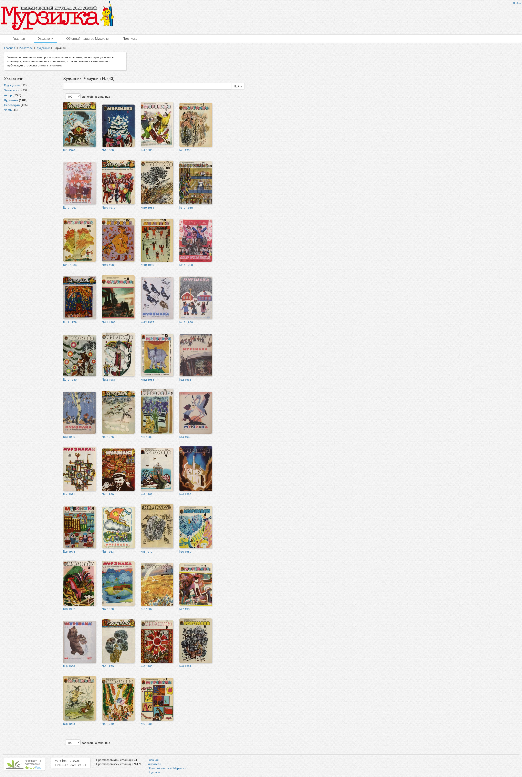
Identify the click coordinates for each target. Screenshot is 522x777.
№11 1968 (186, 265)
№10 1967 (70, 207)
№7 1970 (108, 609)
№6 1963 (108, 551)
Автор (8, 95)
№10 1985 (186, 207)
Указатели (45, 38)
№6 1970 (147, 551)
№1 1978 (69, 150)
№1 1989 (185, 150)
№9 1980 (108, 724)
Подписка (130, 38)
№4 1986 (185, 494)
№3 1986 (147, 437)
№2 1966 (185, 379)
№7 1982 (147, 609)
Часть (8, 110)
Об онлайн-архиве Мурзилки (87, 38)
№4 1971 (69, 494)
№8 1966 (69, 666)
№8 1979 (108, 666)
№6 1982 (69, 609)
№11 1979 (70, 322)
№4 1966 (185, 437)
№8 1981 (185, 666)
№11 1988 (108, 322)
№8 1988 (69, 724)
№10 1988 (108, 265)
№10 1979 (108, 207)
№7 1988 (185, 609)
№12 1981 (108, 379)
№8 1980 (147, 666)
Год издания (12, 85)
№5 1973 (69, 551)
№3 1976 (108, 437)
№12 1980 (70, 379)
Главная (18, 38)
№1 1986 (147, 150)
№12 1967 (147, 322)
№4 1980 (108, 494)
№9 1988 (147, 724)
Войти (517, 3)
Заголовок (11, 90)
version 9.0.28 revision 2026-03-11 (70, 762)
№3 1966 (69, 437)
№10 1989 (147, 265)
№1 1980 (108, 150)
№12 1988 (147, 379)
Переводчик (12, 105)
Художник (43, 48)
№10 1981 (147, 207)
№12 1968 (186, 322)
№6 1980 (185, 551)
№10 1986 (70, 265)
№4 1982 (147, 494)
